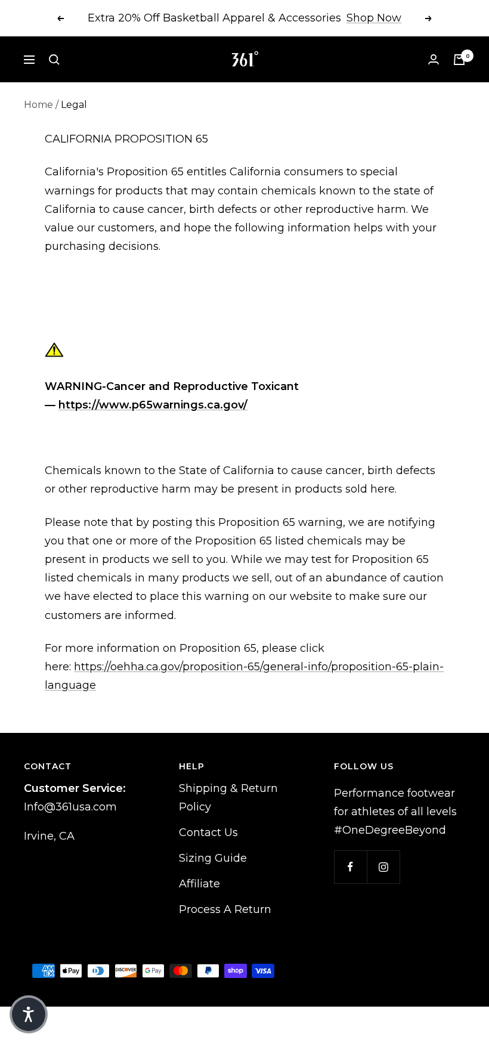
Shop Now (373, 17)
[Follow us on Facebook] (350, 866)
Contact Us (208, 832)
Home (38, 104)
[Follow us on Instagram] (383, 866)
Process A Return (225, 909)
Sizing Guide (213, 858)
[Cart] (459, 59)
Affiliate (199, 883)
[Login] (433, 59)
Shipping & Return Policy (228, 797)
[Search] (54, 59)
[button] (29, 1014)
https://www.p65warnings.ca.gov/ (152, 404)
